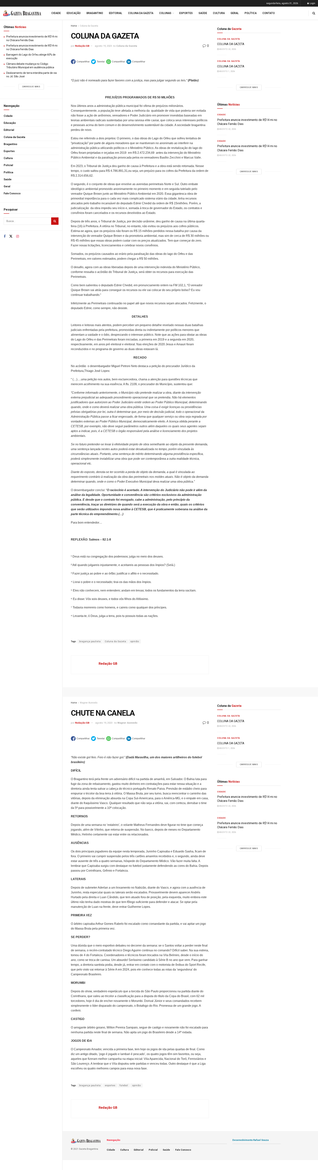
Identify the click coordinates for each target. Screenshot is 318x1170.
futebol (124, 1085)
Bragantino (10, 144)
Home (74, 26)
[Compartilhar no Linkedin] (135, 61)
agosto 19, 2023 (103, 45)
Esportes (9, 151)
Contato (268, 13)
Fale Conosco (12, 193)
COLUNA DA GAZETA (230, 44)
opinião (134, 641)
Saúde (7, 179)
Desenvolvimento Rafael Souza (250, 1140)
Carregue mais (31, 86)
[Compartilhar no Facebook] (80, 61)
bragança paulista (90, 641)
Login (312, 3)
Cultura (8, 158)
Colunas (165, 13)
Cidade (8, 115)
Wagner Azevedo (88, 702)
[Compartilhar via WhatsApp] (115, 61)
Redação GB (82, 45)
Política (8, 172)
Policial (8, 165)
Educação (10, 122)
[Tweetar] (98, 61)
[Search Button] (55, 221)
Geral (7, 186)
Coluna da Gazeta (14, 137)
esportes (110, 1085)
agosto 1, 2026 (227, 71)
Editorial (9, 129)
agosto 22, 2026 (227, 49)
